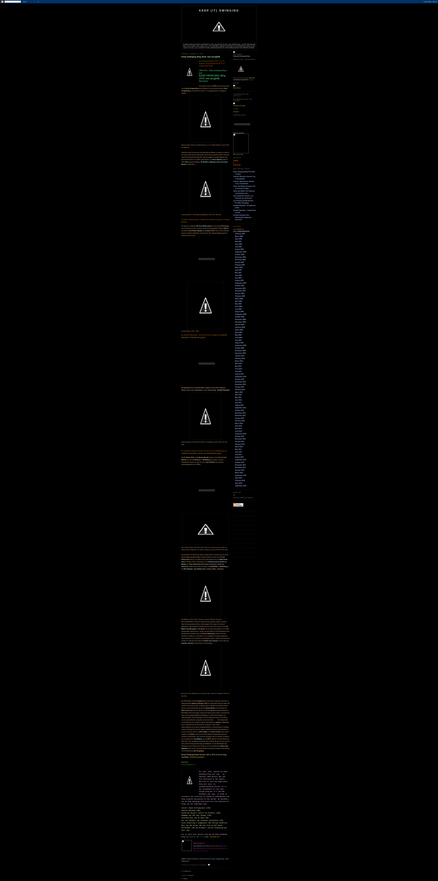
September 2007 (240, 283)
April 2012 (238, 426)
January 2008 (239, 293)
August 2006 (239, 249)
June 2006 (238, 244)
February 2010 (240, 358)
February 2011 (240, 389)
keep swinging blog (217, 859)
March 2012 (239, 423)
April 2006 (238, 239)
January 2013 (239, 441)
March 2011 (239, 392)
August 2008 (239, 311)
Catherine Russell (205, 859)
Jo (234, 495)
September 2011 (240, 408)
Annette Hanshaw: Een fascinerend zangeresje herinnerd (242, 217)
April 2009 (238, 332)
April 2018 (238, 483)
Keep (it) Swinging (219, 10)
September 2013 (240, 460)
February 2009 (240, 327)
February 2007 (240, 265)
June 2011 (238, 400)
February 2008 (240, 296)
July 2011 (238, 402)
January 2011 (239, 387)
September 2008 (240, 314)
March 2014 (239, 473)
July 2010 (238, 371)
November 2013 (240, 465)
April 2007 (238, 270)
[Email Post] (209, 865)
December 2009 (240, 353)
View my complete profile (243, 497)
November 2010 (240, 382)
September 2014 (240, 475)
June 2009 (238, 337)
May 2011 (238, 397)
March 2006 (239, 236)
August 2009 (239, 343)
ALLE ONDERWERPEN (241, 231)
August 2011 (239, 405)
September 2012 (240, 434)
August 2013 (239, 457)
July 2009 (238, 340)
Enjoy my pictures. (238, 133)
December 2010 (240, 384)
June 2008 (238, 306)
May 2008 (238, 304)
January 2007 (239, 262)
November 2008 (240, 319)
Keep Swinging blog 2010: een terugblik (200, 57)
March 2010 (239, 361)
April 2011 (238, 395)
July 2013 (238, 454)
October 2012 (239, 436)
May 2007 (238, 272)
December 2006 (240, 259)
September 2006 (240, 252)
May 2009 (238, 335)
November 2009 (240, 350)
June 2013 (238, 452)
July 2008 (238, 309)
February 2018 (240, 480)
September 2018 (240, 486)
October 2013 (239, 462)
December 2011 (240, 415)
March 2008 (239, 299)
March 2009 (239, 330)
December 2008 (240, 322)
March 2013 (239, 447)
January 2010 (239, 356)
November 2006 (240, 257)
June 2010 (238, 369)
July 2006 (238, 247)
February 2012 (240, 421)
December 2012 (240, 439)
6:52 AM (203, 865)
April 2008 (238, 301)
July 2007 (238, 278)
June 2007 (238, 275)
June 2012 (238, 431)
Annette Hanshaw (192, 859)
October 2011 (239, 410)
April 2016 (238, 478)
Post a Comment (188, 875)
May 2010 (238, 366)
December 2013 (240, 467)
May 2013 (238, 449)
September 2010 (240, 376)
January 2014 (239, 470)
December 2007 (240, 291)
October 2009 (239, 348)
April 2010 (238, 363)
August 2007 (239, 280)
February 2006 (240, 234)
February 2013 (240, 444)
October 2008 (239, 317)
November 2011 (240, 413)
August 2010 (239, 374)
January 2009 (239, 324)
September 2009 (240, 345)
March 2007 (239, 267)
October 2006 (239, 254)
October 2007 (239, 286)
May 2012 (238, 428)
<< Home (184, 879)
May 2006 (238, 241)
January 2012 (239, 418)
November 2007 (240, 288)
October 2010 (239, 379)
